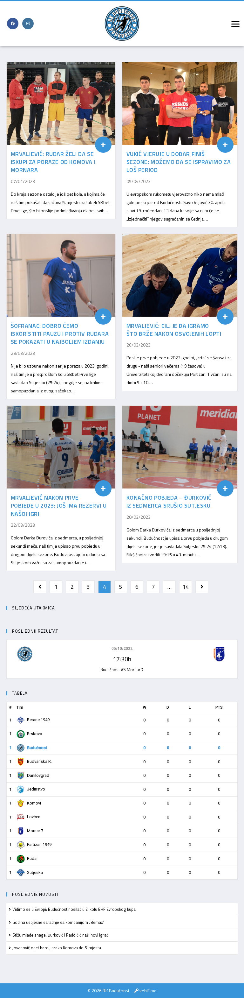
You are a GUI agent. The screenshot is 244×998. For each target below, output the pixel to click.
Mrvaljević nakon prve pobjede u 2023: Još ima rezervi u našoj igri (59, 505)
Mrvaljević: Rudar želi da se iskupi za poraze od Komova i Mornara (53, 162)
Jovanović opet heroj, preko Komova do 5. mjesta (56, 948)
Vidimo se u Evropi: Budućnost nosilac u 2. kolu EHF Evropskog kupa (74, 909)
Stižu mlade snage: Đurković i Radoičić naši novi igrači (60, 935)
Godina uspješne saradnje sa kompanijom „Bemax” (58, 922)
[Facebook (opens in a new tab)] (12, 23)
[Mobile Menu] (234, 23)
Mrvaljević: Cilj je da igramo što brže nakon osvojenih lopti (173, 329)
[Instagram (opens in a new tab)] (28, 23)
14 (185, 586)
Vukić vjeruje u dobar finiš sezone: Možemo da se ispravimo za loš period (178, 162)
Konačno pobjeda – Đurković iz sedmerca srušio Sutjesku (169, 501)
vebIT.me (148, 990)
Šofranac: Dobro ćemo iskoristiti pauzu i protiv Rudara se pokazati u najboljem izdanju (60, 333)
